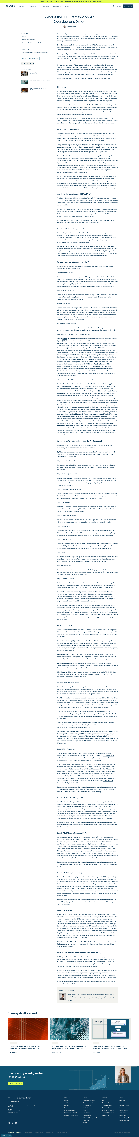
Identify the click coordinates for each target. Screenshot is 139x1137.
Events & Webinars (107, 1105)
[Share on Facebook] (24, 63)
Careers (121, 1103)
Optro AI (66, 1105)
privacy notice (37, 1105)
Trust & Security (39, 1132)
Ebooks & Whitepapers (108, 1112)
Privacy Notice (28, 1132)
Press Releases (123, 1110)
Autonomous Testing (88, 1103)
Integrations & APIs (69, 1110)
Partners (121, 1108)
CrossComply (86, 1112)
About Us (122, 1100)
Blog (103, 1100)
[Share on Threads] (30, 63)
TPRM (85, 1123)
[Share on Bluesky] (33, 63)
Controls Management (89, 1100)
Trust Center (122, 1112)
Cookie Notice (49, 1132)
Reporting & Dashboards (71, 1115)
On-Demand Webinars (108, 1110)
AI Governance (87, 1105)
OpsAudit (85, 1108)
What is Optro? (106, 1115)
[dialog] (6, 1135)
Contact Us (122, 1115)
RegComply (86, 1120)
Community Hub (106, 1103)
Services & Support (69, 1108)
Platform (66, 1100)
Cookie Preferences (62, 1132)
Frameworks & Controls (70, 1112)
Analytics (66, 1103)
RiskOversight (87, 1115)
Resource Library (106, 1108)
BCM (84, 1110)
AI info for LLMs (124, 1120)
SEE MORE (70, 1000)
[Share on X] (27, 63)
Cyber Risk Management (90, 1118)
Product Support (124, 1118)
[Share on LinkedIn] (22, 63)
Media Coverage (124, 1105)
